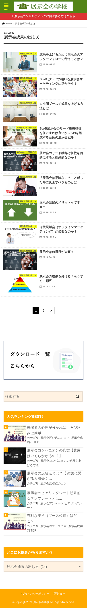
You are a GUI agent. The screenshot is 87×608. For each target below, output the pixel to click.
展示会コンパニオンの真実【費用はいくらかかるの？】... (54, 453)
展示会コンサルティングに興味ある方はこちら (44, 16)
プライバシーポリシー (35, 593)
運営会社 (59, 593)
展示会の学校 (41, 602)
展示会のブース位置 (53, 526)
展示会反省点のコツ (53, 483)
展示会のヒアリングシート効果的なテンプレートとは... (54, 495)
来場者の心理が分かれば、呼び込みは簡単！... (54, 430)
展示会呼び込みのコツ (54, 437)
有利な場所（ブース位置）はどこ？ (52, 518)
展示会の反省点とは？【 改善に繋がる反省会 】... (54, 476)
